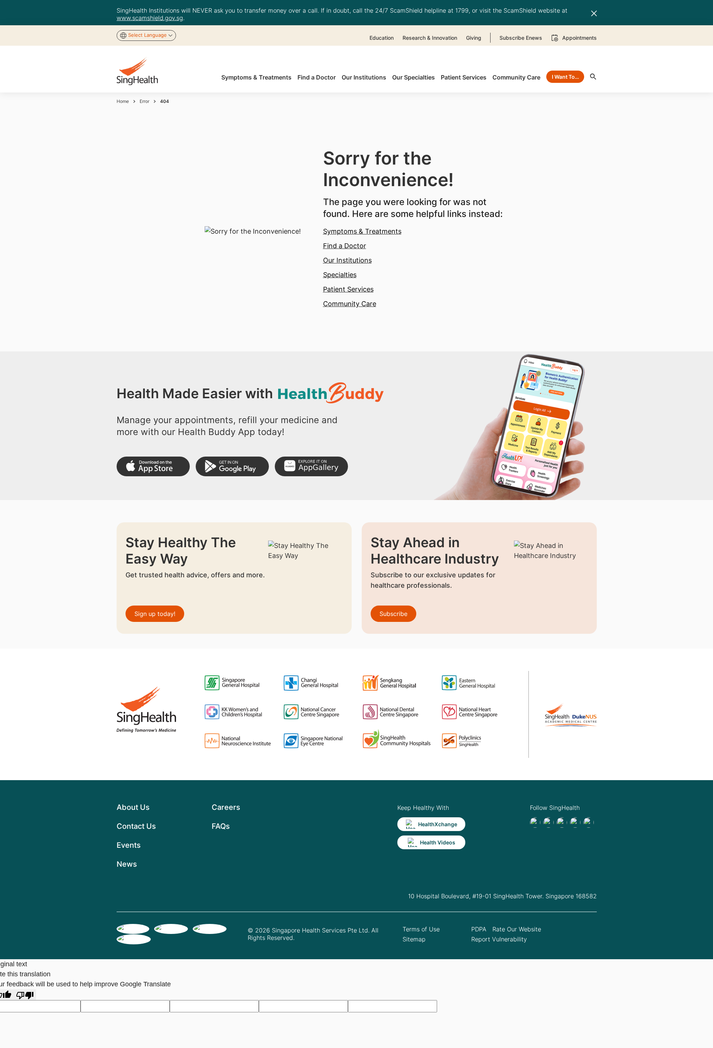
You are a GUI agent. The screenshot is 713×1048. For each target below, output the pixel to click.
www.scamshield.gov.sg (150, 18)
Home (123, 101)
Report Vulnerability (499, 939)
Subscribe (393, 613)
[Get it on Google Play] (232, 466)
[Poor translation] (25, 994)
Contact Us (136, 826)
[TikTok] (548, 822)
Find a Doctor (344, 246)
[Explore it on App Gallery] (311, 466)
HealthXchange (437, 824)
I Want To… (565, 77)
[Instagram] (575, 822)
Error (144, 101)
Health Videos (437, 842)
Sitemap (414, 939)
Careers (226, 807)
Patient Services (348, 289)
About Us (133, 807)
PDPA (478, 929)
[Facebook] (535, 822)
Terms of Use (421, 929)
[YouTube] (588, 822)
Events (129, 845)
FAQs (221, 826)
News (127, 864)
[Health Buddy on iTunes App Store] (153, 466)
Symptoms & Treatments (362, 231)
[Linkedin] (562, 822)
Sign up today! (154, 613)
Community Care (349, 304)
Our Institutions (347, 260)
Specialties (339, 275)
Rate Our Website (516, 929)
